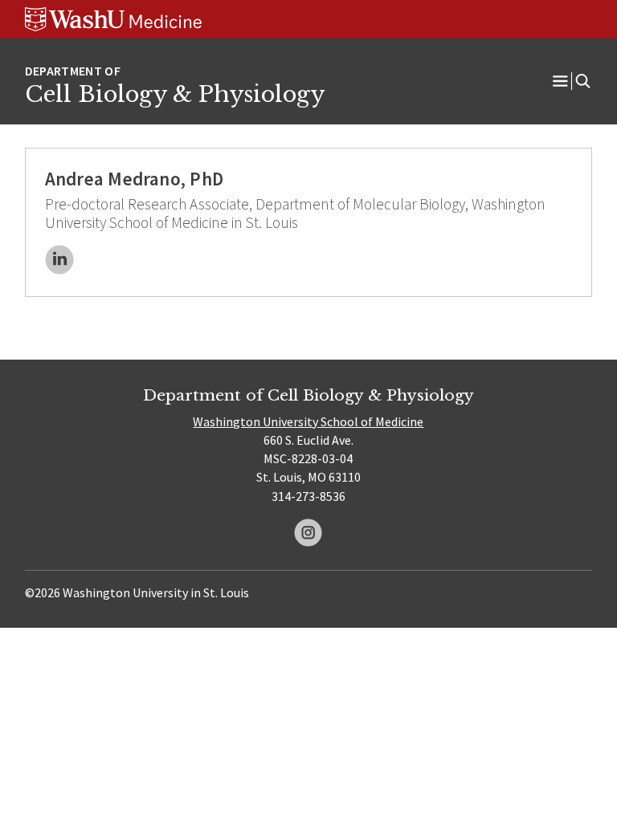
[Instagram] (308, 533)
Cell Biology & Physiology (175, 94)
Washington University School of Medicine (308, 421)
